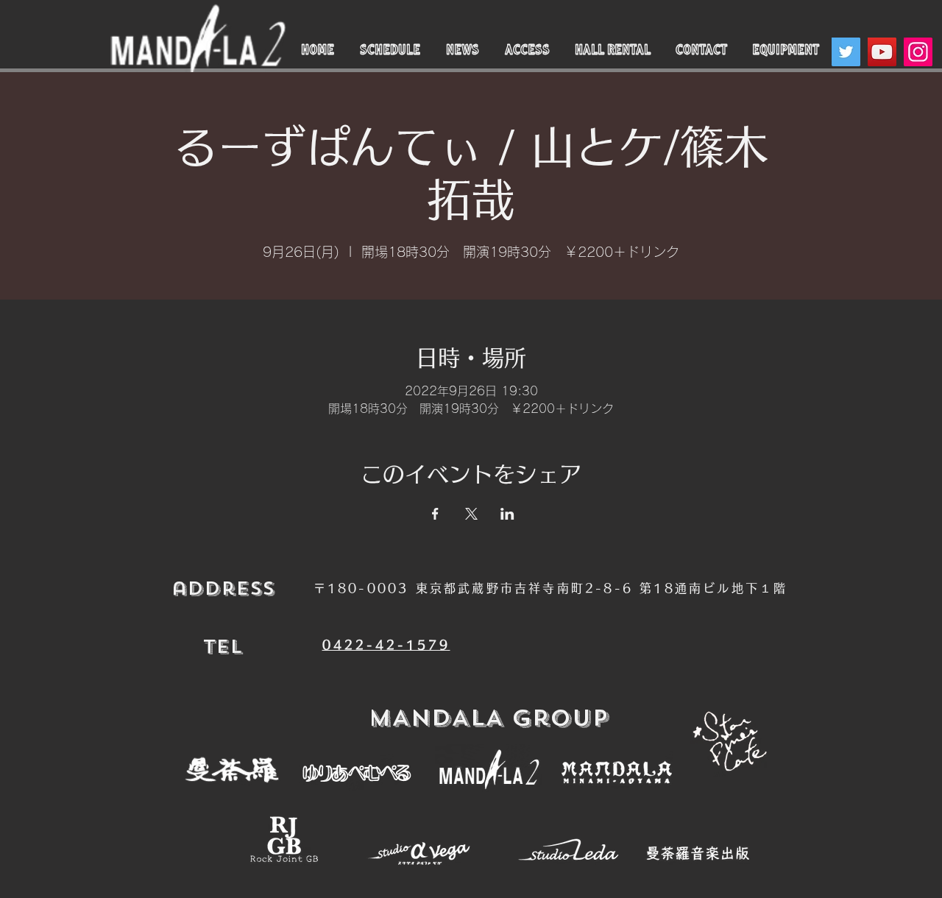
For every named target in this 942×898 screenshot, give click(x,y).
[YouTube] (882, 52)
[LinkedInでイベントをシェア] (507, 514)
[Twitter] (846, 52)
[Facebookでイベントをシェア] (435, 514)
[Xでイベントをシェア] (471, 514)
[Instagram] (918, 52)
